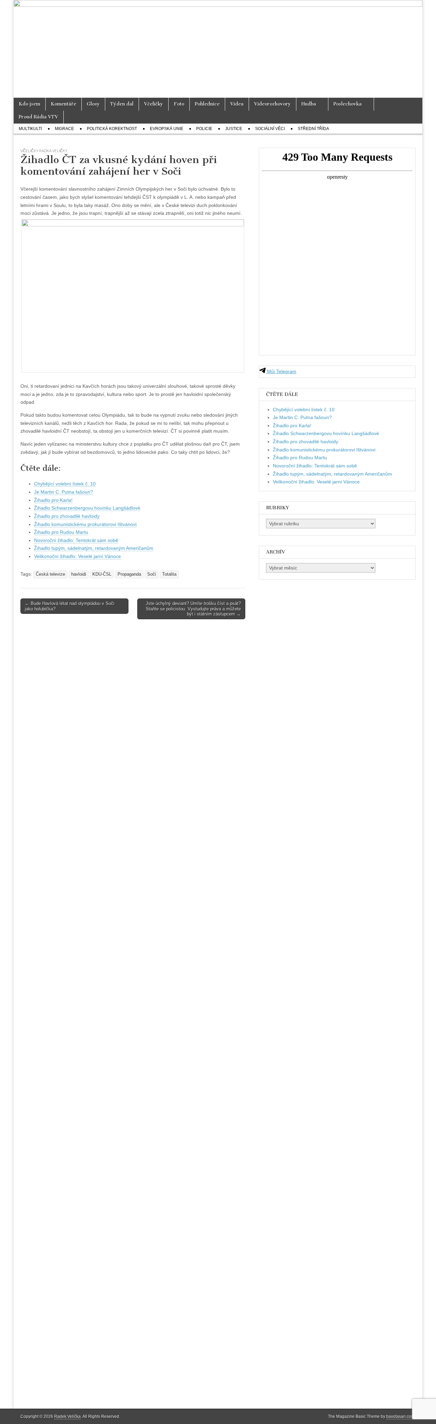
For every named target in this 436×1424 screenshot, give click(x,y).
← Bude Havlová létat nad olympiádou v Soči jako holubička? (69, 606)
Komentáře (63, 104)
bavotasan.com (400, 1416)
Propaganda (129, 574)
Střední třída (313, 128)
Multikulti (30, 128)
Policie (204, 128)
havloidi (78, 574)
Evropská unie (166, 128)
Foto (179, 104)
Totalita (169, 574)
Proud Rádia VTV (38, 117)
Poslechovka (347, 104)
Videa (237, 104)
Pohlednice (207, 104)
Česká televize (50, 574)
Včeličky (153, 104)
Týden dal (122, 104)
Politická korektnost (112, 128)
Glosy (93, 104)
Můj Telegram (281, 371)
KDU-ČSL (101, 574)
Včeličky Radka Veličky (43, 150)
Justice (233, 128)
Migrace (64, 128)
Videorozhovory (272, 104)
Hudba (308, 104)
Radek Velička (67, 1416)
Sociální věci (270, 128)
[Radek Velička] (218, 49)
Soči (151, 574)
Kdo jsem (29, 104)
